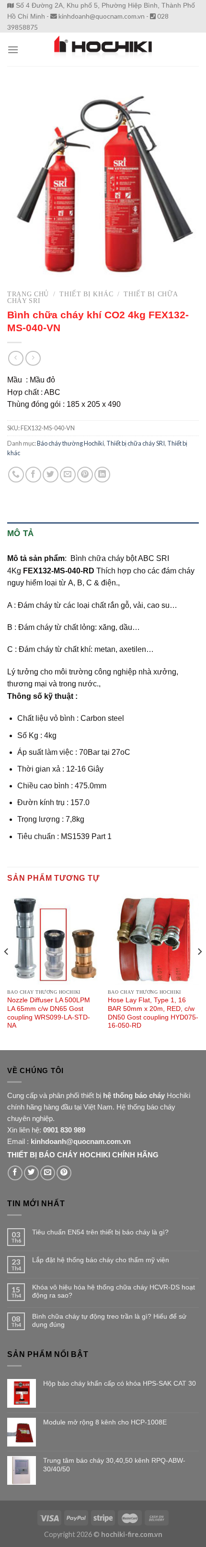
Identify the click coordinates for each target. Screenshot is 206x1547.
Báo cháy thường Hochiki (70, 443)
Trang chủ (28, 294)
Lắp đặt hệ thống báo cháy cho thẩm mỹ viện (100, 1260)
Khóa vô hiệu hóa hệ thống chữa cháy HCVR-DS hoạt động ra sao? (113, 1291)
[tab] (103, 533)
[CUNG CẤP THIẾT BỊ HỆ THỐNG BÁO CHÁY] (103, 49)
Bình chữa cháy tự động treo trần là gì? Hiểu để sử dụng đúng (109, 1320)
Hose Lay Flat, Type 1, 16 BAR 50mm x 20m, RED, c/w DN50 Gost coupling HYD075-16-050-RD (153, 1013)
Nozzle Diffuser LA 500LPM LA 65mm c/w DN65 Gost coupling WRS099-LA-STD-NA (48, 1013)
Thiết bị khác (86, 294)
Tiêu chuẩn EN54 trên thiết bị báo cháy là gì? (100, 1232)
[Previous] (6, 971)
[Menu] (13, 49)
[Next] (199, 971)
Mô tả (20, 533)
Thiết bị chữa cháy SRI (135, 443)
